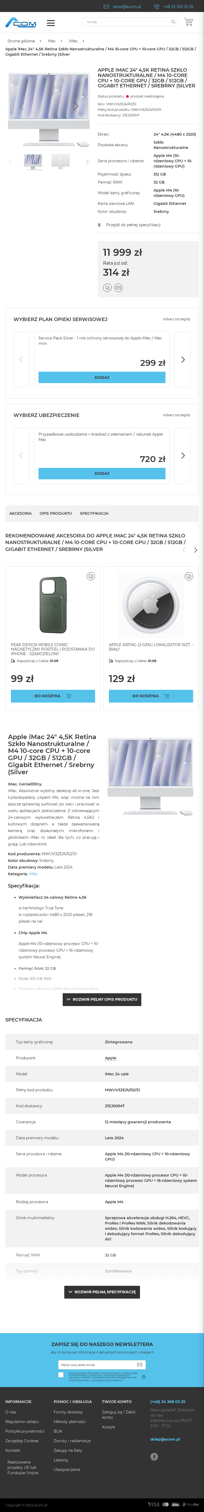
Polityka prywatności (24, 1431)
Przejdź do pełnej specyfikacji (133, 224)
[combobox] (130, 21)
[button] (91, 576)
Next (182, 359)
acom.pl (40, 1505)
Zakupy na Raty (68, 1450)
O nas (10, 1412)
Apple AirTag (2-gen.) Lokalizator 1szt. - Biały (151, 647)
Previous (21, 359)
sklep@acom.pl (127, 6)
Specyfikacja (94, 513)
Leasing (61, 1460)
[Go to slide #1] (33, 161)
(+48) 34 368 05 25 (167, 1401)
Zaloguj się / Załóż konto (118, 1415)
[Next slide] (75, 106)
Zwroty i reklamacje (72, 1440)
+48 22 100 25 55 (178, 6)
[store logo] (27, 22)
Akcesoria (20, 513)
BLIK (58, 1431)
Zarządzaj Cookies (22, 1440)
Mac (52, 41)
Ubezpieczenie (67, 1469)
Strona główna (21, 41)
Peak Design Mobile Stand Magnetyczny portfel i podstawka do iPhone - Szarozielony (53, 649)
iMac (73, 41)
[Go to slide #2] (60, 161)
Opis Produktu (56, 513)
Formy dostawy (68, 1412)
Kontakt (12, 1450)
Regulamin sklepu (22, 1421)
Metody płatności (70, 1421)
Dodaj (102, 377)
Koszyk (108, 1427)
